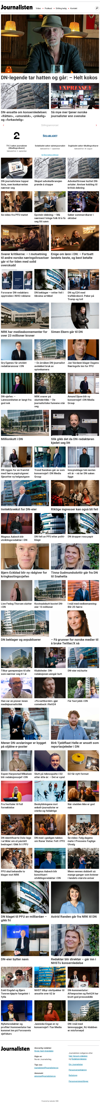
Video (38, 8)
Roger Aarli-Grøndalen (43, 1051)
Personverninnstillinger (78, 1081)
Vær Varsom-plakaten (78, 1056)
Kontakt (73, 8)
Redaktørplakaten (79, 1059)
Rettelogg (73, 1075)
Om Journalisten (76, 1064)
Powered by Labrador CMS (50, 1101)
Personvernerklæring (78, 1070)
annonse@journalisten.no (45, 1076)
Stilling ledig (61, 8)
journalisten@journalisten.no (46, 1068)
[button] (3, 125)
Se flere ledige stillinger (50, 155)
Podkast (48, 8)
